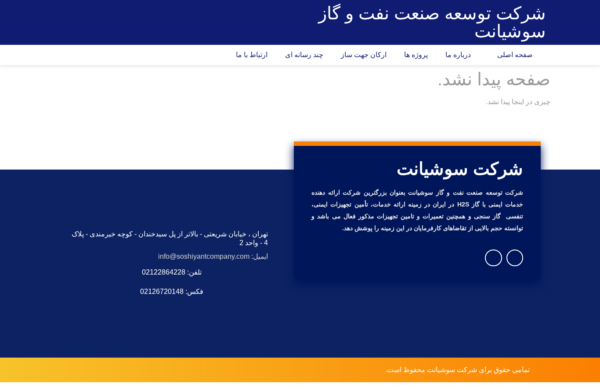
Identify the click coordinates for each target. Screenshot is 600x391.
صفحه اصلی (516, 54)
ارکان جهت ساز (364, 54)
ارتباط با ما (251, 54)
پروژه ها (416, 54)
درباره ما (459, 54)
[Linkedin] (493, 258)
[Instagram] (514, 258)
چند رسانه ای (304, 54)
